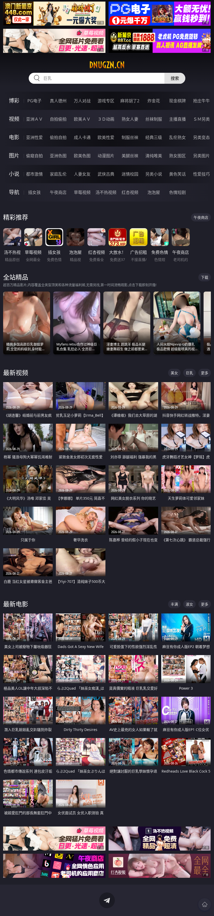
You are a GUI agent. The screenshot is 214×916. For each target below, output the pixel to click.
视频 (14, 118)
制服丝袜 (130, 137)
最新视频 (15, 372)
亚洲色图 (58, 156)
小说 (14, 173)
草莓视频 (82, 192)
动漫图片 (106, 156)
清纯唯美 (153, 156)
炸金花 (153, 101)
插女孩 (34, 192)
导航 (14, 192)
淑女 (189, 604)
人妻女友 (82, 174)
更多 (204, 372)
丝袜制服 (153, 119)
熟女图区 (177, 156)
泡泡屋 (153, 192)
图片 (14, 155)
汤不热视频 (106, 192)
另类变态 (201, 137)
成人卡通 (82, 137)
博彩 (14, 100)
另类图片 (201, 156)
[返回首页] (204, 904)
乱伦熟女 (177, 137)
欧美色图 (82, 156)
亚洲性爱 (34, 137)
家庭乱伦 (58, 174)
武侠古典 (106, 174)
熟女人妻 (130, 119)
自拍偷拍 (58, 119)
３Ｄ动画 (106, 119)
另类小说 (153, 174)
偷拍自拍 (58, 137)
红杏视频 (130, 192)
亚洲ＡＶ (34, 119)
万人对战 (82, 101)
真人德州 (58, 101)
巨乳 (189, 372)
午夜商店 (58, 192)
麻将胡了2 (129, 101)
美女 (174, 372)
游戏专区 (106, 101)
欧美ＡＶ (82, 119)
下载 (204, 277)
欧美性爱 (106, 137)
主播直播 (177, 119)
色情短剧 (177, 192)
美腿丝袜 (130, 156)
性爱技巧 (201, 174)
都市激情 (34, 174)
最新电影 (15, 604)
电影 (14, 137)
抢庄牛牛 (201, 101)
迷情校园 (130, 174)
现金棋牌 (177, 101)
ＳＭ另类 (201, 119)
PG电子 (34, 101)
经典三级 (153, 137)
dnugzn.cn (107, 65)
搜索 (175, 78)
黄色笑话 (177, 174)
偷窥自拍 (34, 156)
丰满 (174, 604)
